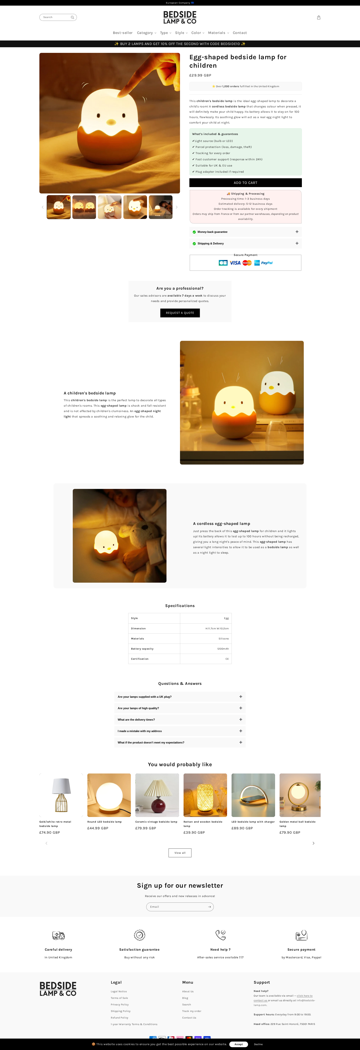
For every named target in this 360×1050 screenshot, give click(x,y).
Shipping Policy (121, 1011)
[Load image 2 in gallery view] (84, 207)
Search (186, 1004)
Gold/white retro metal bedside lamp (55, 824)
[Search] (72, 17)
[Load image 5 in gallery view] (160, 207)
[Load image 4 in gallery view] (135, 207)
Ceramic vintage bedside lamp (156, 821)
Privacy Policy (120, 1004)
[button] (146, 32)
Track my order (191, 1011)
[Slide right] (176, 207)
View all (180, 852)
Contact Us (189, 1017)
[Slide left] (42, 207)
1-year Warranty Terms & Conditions (134, 1024)
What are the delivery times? (136, 719)
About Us (188, 991)
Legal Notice (119, 991)
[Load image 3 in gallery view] (110, 207)
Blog (185, 998)
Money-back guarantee (212, 231)
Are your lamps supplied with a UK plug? (145, 696)
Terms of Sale (119, 998)
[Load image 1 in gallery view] (58, 207)
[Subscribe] (209, 906)
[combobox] (58, 17)
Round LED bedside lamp (104, 821)
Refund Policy (119, 1017)
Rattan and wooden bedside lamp (203, 824)
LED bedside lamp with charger (253, 821)
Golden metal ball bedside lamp (298, 824)
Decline (258, 1044)
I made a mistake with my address (140, 731)
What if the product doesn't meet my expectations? (151, 742)
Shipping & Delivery (211, 243)
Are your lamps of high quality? (138, 708)
